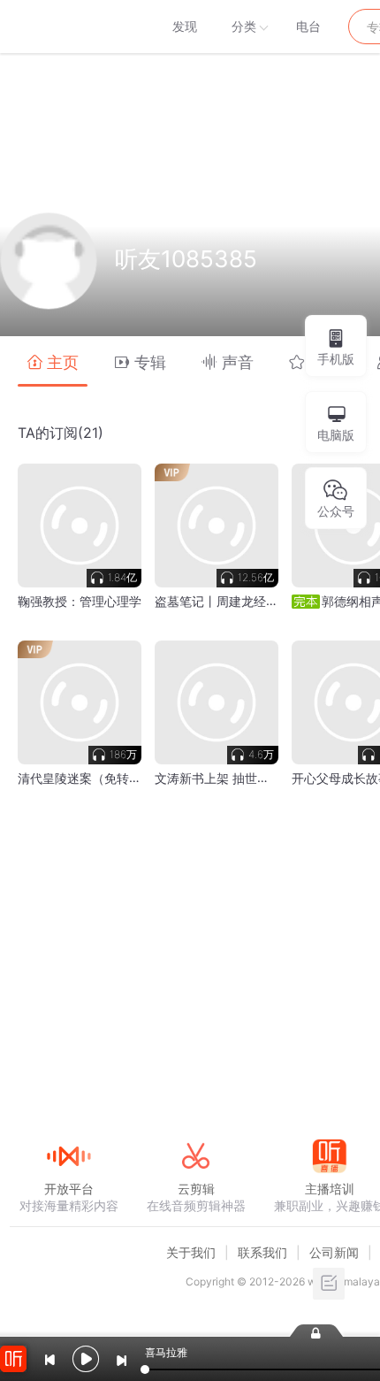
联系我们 (262, 1252)
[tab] (52, 361)
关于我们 (191, 1252)
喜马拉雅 (68, 26)
